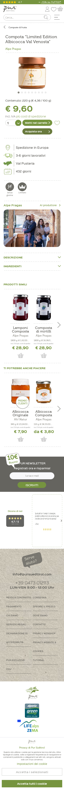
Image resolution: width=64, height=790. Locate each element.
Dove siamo (40, 615)
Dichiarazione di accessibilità (16, 638)
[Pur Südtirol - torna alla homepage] (10, 9)
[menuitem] (58, 18)
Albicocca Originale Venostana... (20, 413)
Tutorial (38, 660)
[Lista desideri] (54, 8)
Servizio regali (16, 624)
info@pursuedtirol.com (32, 574)
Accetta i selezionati (32, 772)
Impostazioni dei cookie (32, 764)
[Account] (47, 8)
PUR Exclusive (15, 660)
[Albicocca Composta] (43, 391)
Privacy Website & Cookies (44, 647)
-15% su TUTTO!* (51, 2)
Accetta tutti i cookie (32, 784)
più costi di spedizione (31, 116)
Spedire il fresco (44, 606)
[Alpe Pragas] (32, 228)
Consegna (40, 597)
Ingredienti (13, 266)
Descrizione (13, 257)
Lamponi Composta (20, 329)
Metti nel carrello (36, 122)
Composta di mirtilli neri (43, 329)
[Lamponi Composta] (20, 307)
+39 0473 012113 (32, 582)
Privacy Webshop (44, 633)
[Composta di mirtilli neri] (43, 307)
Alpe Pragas (13, 49)
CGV (8, 668)
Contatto (39, 624)
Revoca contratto (18, 597)
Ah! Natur (20, 419)
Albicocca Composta (43, 413)
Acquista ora (33, 131)
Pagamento (14, 606)
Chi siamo (12, 615)
